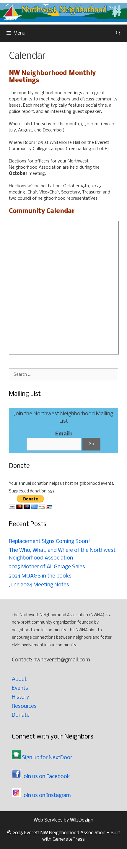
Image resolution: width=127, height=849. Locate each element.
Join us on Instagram (46, 795)
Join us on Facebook (45, 777)
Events (20, 688)
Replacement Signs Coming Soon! (49, 541)
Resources (24, 706)
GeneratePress (69, 839)
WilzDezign (81, 820)
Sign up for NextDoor (46, 758)
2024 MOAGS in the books (40, 576)
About (19, 679)
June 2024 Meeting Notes (39, 585)
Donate (21, 715)
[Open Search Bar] (118, 33)
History (20, 697)
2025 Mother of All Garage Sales (47, 567)
